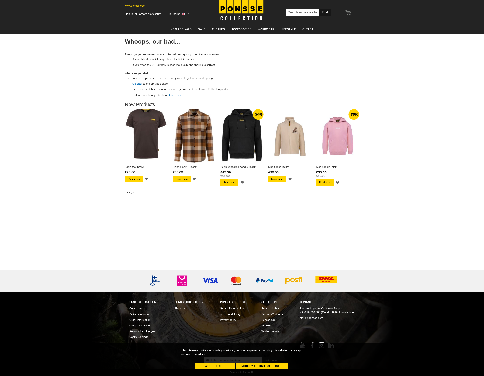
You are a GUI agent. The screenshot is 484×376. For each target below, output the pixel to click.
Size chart (180, 308)
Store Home (175, 95)
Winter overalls (270, 331)
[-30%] (242, 162)
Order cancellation (140, 325)
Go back (137, 83)
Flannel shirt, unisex (185, 166)
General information (232, 308)
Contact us (135, 308)
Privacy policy (228, 319)
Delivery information (141, 314)
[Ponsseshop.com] (241, 10)
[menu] (242, 29)
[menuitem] (181, 29)
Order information (139, 319)
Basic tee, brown (135, 166)
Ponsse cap (268, 319)
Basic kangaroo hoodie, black (238, 166)
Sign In (129, 13)
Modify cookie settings (262, 365)
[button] (179, 14)
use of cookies (195, 354)
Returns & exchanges (142, 331)
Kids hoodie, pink (326, 166)
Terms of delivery (230, 314)
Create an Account (150, 13)
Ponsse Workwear (272, 314)
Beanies (266, 325)
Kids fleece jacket (278, 166)
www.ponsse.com (135, 5)
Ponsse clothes (270, 308)
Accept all (214, 365)
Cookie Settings (138, 336)
